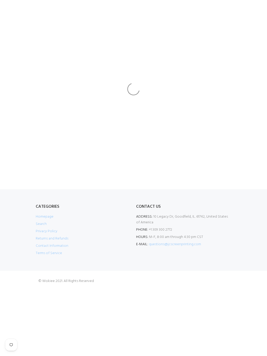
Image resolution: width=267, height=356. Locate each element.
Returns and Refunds (52, 239)
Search (41, 224)
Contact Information (52, 246)
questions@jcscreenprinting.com (175, 244)
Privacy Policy (46, 231)
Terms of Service (49, 253)
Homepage (44, 217)
